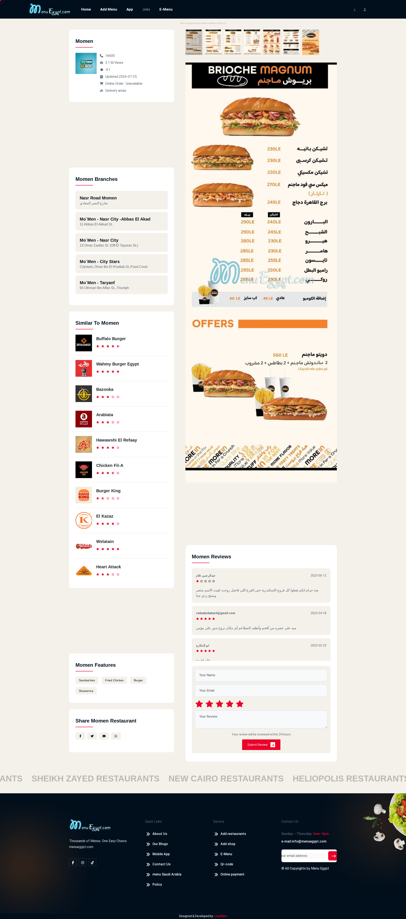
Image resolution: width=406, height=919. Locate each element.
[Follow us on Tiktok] (92, 862)
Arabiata (104, 414)
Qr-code (227, 864)
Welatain (105, 541)
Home (86, 9)
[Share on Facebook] (80, 736)
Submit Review (257, 744)
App (129, 9)
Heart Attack (108, 566)
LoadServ (220, 916)
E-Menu (166, 9)
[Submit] (333, 855)
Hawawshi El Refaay (116, 440)
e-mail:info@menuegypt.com (303, 841)
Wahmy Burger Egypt (117, 364)
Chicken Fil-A (109, 465)
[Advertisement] (121, 138)
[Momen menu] (193, 42)
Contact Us (161, 864)
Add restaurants (233, 834)
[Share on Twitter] (92, 736)
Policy (157, 884)
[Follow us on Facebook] (73, 862)
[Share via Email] (104, 736)
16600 (110, 56)
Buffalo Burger (111, 338)
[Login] (365, 9)
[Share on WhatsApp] (116, 736)
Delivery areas (115, 91)
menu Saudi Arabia (166, 874)
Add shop (228, 844)
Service (218, 821)
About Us (159, 834)
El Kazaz (104, 516)
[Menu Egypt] (50, 9)
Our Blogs (160, 844)
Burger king (108, 490)
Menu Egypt (320, 868)
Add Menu (108, 9)
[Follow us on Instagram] (82, 862)
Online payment (232, 874)
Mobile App (161, 854)
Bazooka (104, 389)
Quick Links (153, 821)
